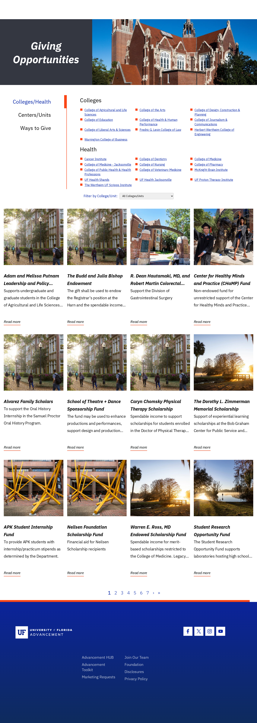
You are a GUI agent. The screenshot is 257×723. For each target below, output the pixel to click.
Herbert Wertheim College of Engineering (214, 132)
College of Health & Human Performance (158, 122)
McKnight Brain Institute (211, 170)
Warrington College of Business (105, 139)
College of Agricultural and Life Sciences (105, 112)
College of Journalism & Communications (211, 122)
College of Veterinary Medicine (160, 170)
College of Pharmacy (209, 164)
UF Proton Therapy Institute (214, 180)
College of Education (98, 120)
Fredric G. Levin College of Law (160, 130)
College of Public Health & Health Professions (107, 172)
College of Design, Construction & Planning (217, 112)
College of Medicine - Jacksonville (107, 164)
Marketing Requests (98, 676)
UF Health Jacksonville (156, 180)
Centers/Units (34, 114)
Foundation (134, 664)
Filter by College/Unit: (101, 196)
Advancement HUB (98, 657)
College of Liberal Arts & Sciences (107, 130)
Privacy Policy (136, 678)
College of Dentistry (153, 159)
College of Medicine (208, 159)
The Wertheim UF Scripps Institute (108, 185)
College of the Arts (152, 110)
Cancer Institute (95, 159)
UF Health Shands (96, 180)
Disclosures (134, 671)
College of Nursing (152, 164)
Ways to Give (35, 127)
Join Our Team (137, 657)
